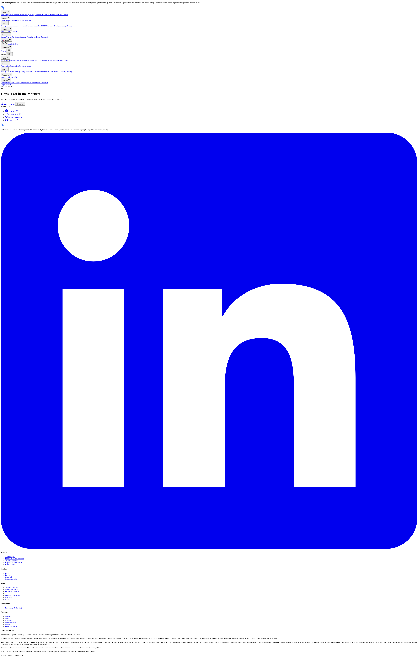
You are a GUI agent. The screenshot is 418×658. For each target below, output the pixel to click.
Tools (3, 24)
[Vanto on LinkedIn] (209, 548)
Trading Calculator (7, 71)
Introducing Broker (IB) (9, 77)
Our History (16, 83)
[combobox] (6, 40)
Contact (3, 83)
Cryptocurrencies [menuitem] (25, 20)
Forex (3, 66)
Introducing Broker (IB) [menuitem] (9, 31)
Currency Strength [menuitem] (20, 26)
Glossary (69, 71)
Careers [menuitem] (33, 37)
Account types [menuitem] (6, 15)
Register (15, 44)
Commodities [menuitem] (14, 20)
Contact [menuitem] (3, 37)
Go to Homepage (9, 104)
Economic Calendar (33, 71)
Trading (4, 12)
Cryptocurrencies (25, 66)
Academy (62, 71)
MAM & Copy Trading (51, 71)
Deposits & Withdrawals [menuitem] (49, 15)
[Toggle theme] (4, 43)
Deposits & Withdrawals (49, 60)
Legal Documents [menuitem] (42, 37)
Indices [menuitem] (7, 20)
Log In (10, 44)
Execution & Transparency (20, 60)
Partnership (5, 29)
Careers (33, 83)
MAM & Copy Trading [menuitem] (51, 26)
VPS (41, 71)
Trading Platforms (35, 60)
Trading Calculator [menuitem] (7, 26)
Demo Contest (63, 60)
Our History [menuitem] (16, 37)
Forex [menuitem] (3, 20)
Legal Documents (42, 83)
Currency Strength (20, 71)
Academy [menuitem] (62, 26)
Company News (25, 83)
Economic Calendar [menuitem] (33, 26)
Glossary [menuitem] (69, 26)
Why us (9, 83)
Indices (7, 66)
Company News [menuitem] (25, 37)
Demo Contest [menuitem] (63, 15)
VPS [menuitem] (41, 26)
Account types (6, 60)
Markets (4, 18)
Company (5, 35)
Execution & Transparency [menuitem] (20, 15)
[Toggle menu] (9, 50)
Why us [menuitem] (9, 37)
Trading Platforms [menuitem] (35, 15)
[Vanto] (5, 9)
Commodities (14, 66)
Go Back (21, 104)
